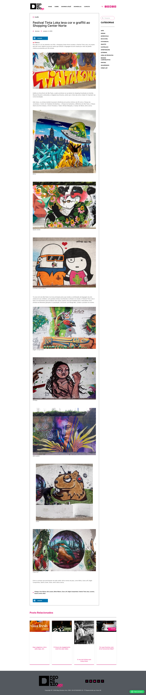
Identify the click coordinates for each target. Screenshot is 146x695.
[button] (102, 7)
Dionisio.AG (77, 6)
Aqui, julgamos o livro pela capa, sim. (40, 648)
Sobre (57, 6)
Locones (92, 591)
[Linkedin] (108, 7)
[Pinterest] (115, 7)
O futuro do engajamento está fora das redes (62, 648)
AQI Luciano (50, 591)
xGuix (43, 593)
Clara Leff (64, 591)
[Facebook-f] (106, 7)
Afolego (36, 591)
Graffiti (37, 17)
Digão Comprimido (73, 591)
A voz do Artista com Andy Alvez (84, 660)
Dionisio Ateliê (66, 6)
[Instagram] (113, 7)
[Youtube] (110, 7)
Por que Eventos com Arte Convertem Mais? (106, 648)
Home (50, 6)
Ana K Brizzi (42, 591)
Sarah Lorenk (38, 593)
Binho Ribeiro (57, 591)
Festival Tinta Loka (84, 591)
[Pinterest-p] (102, 681)
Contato (87, 6)
